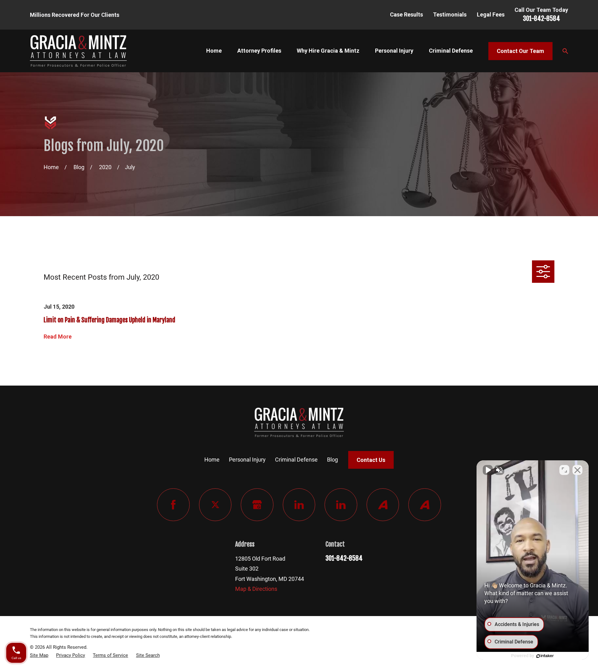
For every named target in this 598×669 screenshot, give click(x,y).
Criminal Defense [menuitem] (451, 50)
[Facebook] (173, 504)
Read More (58, 337)
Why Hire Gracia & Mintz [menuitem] (328, 50)
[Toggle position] (564, 470)
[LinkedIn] (299, 504)
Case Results (406, 14)
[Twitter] (215, 504)
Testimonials (450, 14)
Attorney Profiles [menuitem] (259, 50)
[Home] (78, 51)
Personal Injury (247, 459)
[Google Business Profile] (257, 504)
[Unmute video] (488, 470)
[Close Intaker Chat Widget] (577, 470)
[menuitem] (39, 655)
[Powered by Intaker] (545, 656)
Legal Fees (491, 14)
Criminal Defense (296, 459)
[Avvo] (383, 504)
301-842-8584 (541, 18)
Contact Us (371, 460)
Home (212, 459)
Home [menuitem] (214, 50)
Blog (332, 459)
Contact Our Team (520, 51)
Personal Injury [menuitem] (394, 50)
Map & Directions (256, 589)
